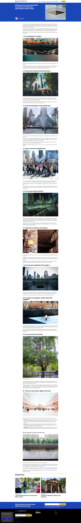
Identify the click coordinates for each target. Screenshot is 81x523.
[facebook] (36, 512)
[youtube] (39, 512)
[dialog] (7, 517)
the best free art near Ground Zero (40, 144)
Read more (10, 517)
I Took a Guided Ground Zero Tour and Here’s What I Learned (26, 496)
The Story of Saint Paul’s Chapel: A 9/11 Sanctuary (51, 496)
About (56, 512)
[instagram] (38, 512)
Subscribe (63, 504)
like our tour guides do (42, 468)
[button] (7, 520)
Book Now (63, 1)
